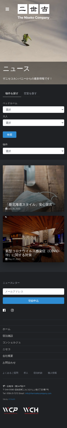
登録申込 (33, 300)
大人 (5, 116)
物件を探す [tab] (11, 93)
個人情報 (52, 373)
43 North (11, 399)
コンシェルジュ (12, 342)
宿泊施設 (8, 335)
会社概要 (8, 355)
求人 (26, 373)
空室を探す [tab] (30, 93)
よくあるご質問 (10, 373)
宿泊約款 (38, 373)
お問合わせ (9, 362)
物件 (5, 144)
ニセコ (6, 349)
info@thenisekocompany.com (38, 393)
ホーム (6, 329)
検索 (9, 134)
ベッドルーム (10, 103)
